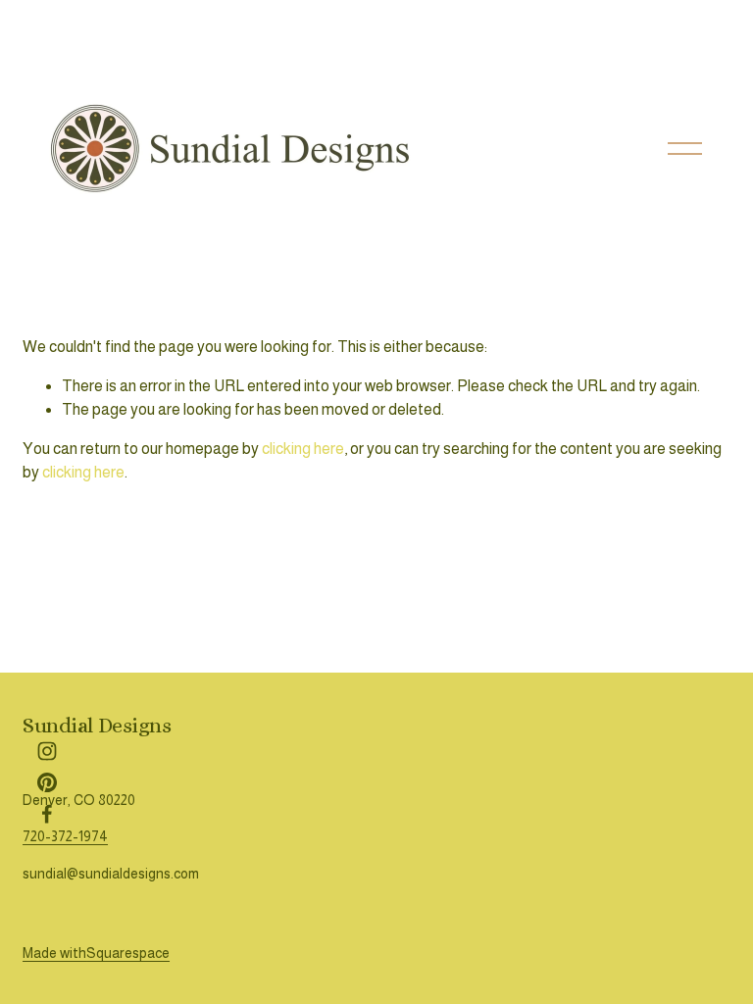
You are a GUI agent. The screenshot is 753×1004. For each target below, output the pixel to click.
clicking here (303, 448)
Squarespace (128, 953)
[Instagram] (47, 751)
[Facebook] (47, 814)
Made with (54, 953)
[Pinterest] (47, 782)
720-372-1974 (65, 836)
